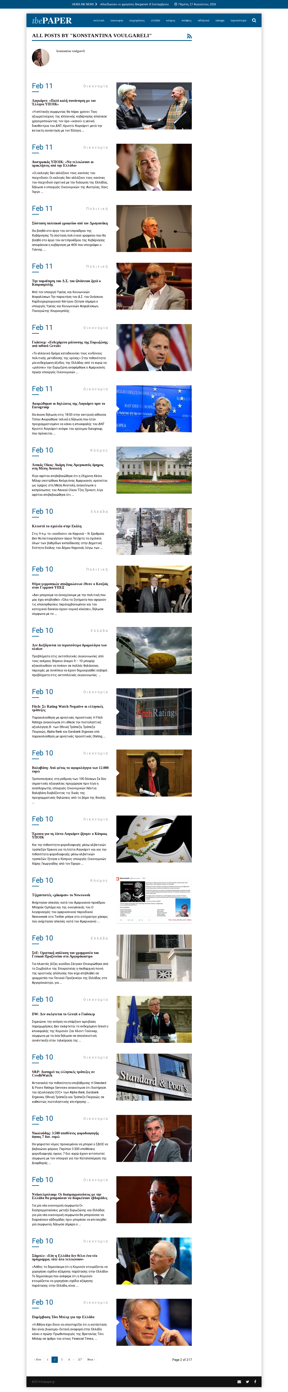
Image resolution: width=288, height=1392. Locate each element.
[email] (239, 1382)
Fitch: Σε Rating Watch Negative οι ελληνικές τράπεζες (67, 708)
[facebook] (255, 1382)
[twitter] (247, 1382)
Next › (91, 1359)
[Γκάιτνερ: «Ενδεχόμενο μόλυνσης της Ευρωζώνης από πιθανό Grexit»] (154, 347)
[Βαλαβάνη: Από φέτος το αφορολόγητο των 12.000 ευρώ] (154, 773)
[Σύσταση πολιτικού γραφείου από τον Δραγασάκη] (154, 228)
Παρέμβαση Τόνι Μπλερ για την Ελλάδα (63, 1317)
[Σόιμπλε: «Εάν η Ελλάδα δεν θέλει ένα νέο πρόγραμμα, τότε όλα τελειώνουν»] (154, 1261)
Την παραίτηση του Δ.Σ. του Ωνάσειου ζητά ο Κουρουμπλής (66, 282)
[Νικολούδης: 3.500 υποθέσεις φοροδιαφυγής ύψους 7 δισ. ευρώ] (154, 1138)
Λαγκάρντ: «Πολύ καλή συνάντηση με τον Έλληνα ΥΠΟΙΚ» (64, 102)
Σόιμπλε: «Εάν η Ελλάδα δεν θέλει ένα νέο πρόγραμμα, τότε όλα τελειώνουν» (64, 1257)
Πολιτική (98, 20)
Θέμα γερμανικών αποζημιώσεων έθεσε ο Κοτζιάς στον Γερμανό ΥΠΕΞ (70, 585)
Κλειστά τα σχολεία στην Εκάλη (57, 526)
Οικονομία (116, 20)
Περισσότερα (238, 20)
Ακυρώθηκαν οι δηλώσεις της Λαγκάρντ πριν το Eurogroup (68, 405)
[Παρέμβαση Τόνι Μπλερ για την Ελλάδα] (154, 1322)
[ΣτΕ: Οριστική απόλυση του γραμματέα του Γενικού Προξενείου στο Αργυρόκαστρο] (154, 958)
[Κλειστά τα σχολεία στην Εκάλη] (154, 531)
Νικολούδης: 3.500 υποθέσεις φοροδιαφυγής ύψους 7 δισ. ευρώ (65, 1135)
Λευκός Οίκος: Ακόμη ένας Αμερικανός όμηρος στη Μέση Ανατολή (67, 466)
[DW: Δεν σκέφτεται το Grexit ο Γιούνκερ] (154, 1019)
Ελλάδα (155, 20)
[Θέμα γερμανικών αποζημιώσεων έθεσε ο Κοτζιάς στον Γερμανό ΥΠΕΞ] (154, 589)
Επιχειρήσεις (137, 20)
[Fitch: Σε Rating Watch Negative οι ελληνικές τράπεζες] (154, 711)
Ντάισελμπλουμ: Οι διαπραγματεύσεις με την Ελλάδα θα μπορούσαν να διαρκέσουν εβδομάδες (69, 1196)
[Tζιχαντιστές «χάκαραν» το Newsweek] (154, 900)
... (83, 130)
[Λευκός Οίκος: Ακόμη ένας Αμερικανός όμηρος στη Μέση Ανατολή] (154, 470)
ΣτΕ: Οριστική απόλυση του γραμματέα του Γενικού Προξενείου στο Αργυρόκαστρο (65, 954)
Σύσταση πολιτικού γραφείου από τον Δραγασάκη (70, 223)
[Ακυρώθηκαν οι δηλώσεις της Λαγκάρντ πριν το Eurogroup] (154, 408)
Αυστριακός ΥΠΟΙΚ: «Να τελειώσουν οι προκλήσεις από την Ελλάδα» (62, 163)
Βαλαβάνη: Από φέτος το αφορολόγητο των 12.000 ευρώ (70, 769)
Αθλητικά (203, 20)
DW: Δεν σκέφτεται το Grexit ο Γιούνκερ (63, 1014)
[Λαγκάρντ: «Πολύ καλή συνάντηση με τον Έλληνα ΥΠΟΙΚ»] (154, 105)
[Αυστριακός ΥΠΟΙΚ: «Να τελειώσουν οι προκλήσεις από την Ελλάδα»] (154, 167)
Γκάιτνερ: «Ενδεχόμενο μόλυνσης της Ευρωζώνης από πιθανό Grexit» (70, 344)
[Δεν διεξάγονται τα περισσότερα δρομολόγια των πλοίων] (154, 650)
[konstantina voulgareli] (41, 57)
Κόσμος (170, 20)
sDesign (220, 20)
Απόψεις (187, 20)
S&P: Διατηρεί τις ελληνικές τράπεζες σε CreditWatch (63, 1073)
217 (80, 1359)
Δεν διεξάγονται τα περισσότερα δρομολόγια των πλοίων (69, 647)
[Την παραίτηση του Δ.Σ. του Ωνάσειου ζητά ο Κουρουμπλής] (154, 286)
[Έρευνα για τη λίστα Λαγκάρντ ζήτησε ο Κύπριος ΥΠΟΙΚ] (154, 839)
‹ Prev (37, 1359)
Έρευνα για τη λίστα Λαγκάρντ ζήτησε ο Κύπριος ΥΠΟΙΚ (69, 835)
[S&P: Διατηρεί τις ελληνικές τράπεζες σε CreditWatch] (154, 1077)
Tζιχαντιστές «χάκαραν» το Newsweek (61, 895)
